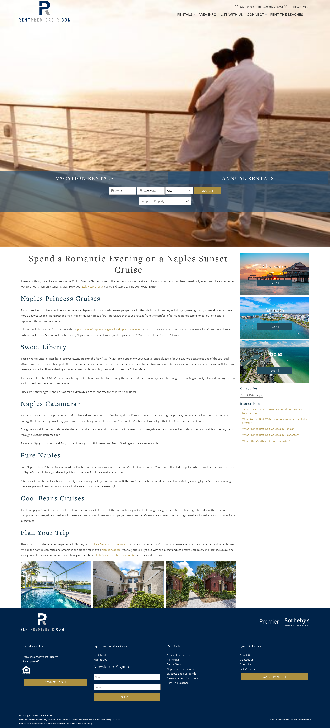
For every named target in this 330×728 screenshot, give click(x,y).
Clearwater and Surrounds (183, 678)
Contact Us (247, 659)
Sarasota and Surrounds (181, 673)
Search (207, 190)
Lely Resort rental (93, 286)
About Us (245, 655)
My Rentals (247, 6)
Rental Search (175, 664)
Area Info (207, 14)
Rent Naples (101, 655)
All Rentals (173, 659)
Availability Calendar (179, 655)
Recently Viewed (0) (275, 6)
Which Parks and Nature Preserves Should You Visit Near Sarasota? (273, 411)
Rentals (184, 14)
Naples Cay (100, 659)
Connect (255, 14)
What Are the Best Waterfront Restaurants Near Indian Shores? (275, 421)
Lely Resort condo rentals (109, 544)
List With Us (232, 14)
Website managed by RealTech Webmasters (290, 719)
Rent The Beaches (286, 14)
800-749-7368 (299, 6)
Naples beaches (111, 550)
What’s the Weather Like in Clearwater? (266, 441)
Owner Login (55, 682)
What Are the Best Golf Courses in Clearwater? (270, 435)
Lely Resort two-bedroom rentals (116, 555)
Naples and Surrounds (180, 669)
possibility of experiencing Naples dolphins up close (108, 329)
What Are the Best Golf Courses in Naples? (268, 429)
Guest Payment (275, 677)
